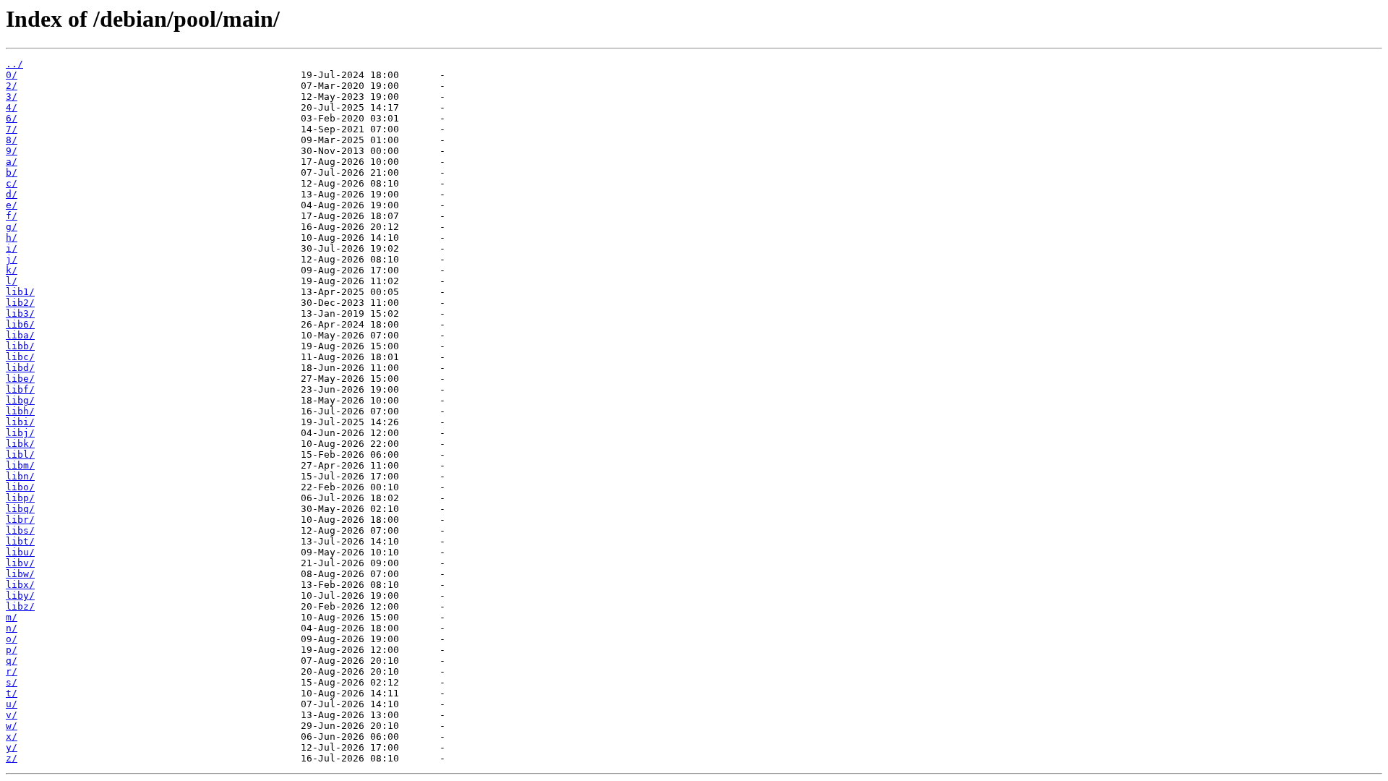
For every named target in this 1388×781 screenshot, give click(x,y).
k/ (11, 270)
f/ (11, 215)
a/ (11, 161)
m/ (11, 617)
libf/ (20, 389)
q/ (11, 660)
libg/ (20, 400)
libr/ (20, 519)
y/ (11, 747)
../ (14, 64)
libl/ (20, 454)
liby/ (20, 595)
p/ (11, 649)
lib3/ (20, 313)
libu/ (20, 552)
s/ (11, 682)
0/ (11, 74)
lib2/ (20, 302)
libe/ (20, 378)
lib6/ (20, 324)
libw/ (20, 573)
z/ (11, 758)
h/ (11, 237)
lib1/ (20, 291)
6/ (11, 118)
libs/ (20, 530)
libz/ (20, 606)
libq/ (20, 508)
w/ (11, 725)
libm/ (20, 465)
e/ (11, 205)
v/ (11, 714)
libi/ (20, 422)
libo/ (20, 487)
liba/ (20, 335)
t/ (11, 693)
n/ (11, 628)
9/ (11, 150)
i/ (11, 248)
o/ (11, 638)
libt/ (20, 541)
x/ (11, 736)
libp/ (20, 497)
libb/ (20, 346)
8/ (11, 140)
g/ (11, 226)
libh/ (20, 411)
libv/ (20, 563)
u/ (11, 704)
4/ (11, 107)
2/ (11, 85)
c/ (11, 183)
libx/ (20, 584)
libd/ (20, 367)
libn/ (20, 476)
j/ (11, 259)
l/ (11, 281)
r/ (11, 671)
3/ (11, 96)
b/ (11, 172)
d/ (11, 194)
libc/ (20, 356)
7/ (11, 129)
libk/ (20, 443)
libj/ (20, 432)
